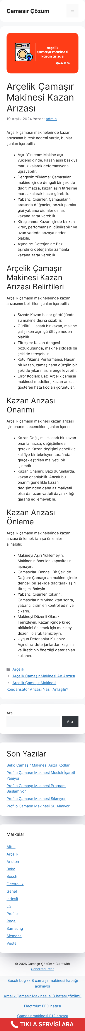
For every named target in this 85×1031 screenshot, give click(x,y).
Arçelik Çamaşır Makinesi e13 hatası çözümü (43, 996)
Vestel (12, 943)
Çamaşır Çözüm (28, 11)
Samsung (15, 928)
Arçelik (18, 669)
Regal (11, 921)
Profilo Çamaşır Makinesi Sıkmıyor (36, 798)
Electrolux (15, 884)
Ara (10, 713)
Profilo (12, 913)
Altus (11, 847)
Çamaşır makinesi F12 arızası (42, 1016)
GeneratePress (42, 969)
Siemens (14, 936)
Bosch (12, 876)
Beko (11, 869)
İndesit (12, 899)
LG (9, 906)
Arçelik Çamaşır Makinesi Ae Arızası (43, 676)
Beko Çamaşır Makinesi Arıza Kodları (38, 765)
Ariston (13, 861)
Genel (12, 891)
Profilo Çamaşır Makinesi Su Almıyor (38, 806)
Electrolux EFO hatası (42, 1006)
